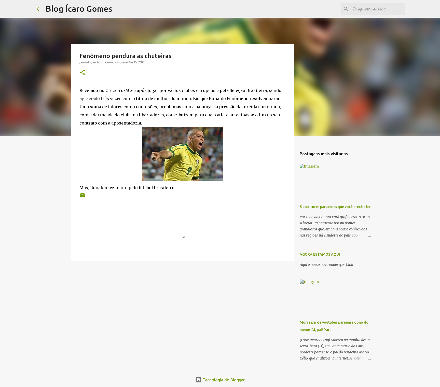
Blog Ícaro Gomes (79, 8)
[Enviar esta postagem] (82, 196)
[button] (82, 72)
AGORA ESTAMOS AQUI (320, 254)
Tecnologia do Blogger (223, 380)
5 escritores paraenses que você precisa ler (335, 207)
